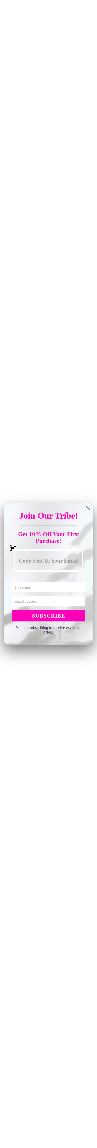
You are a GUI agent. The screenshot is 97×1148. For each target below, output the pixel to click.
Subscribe (48, 616)
